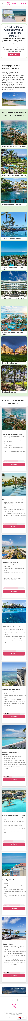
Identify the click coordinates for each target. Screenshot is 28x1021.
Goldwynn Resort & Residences (13, 298)
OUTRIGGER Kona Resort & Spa (13, 239)
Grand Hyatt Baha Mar (10, 363)
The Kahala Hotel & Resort (11, 204)
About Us (15, 1013)
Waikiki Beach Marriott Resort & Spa (13, 268)
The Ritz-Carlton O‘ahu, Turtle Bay (14, 146)
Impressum (12, 1014)
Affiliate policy (7, 1012)
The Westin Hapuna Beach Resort (14, 175)
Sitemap (17, 1014)
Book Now (14, 99)
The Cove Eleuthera (9, 392)
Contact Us (20, 1013)
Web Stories (9, 1013)
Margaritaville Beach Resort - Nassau (12, 333)
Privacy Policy (21, 1012)
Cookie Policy (14, 1012)
